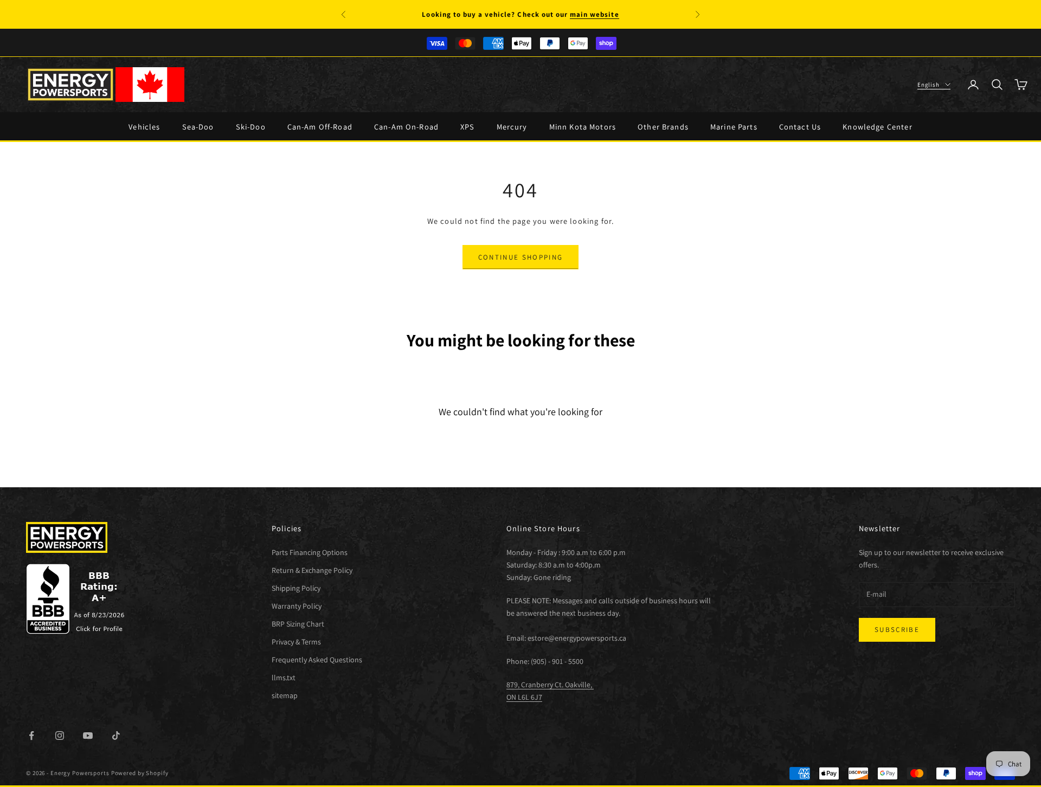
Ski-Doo (251, 126)
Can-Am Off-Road (319, 126)
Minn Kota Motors (582, 126)
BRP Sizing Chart (298, 624)
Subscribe (897, 629)
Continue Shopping (520, 257)
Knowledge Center (877, 126)
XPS (467, 126)
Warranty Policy (297, 606)
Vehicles (144, 126)
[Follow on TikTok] (116, 735)
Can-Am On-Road (406, 126)
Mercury (512, 126)
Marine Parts (733, 126)
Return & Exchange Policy (312, 570)
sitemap (285, 695)
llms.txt (283, 677)
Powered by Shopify (140, 773)
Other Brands (663, 126)
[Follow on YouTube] (87, 735)
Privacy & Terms (296, 642)
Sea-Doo (198, 126)
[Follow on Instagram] (59, 735)
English (928, 84)
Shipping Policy (296, 588)
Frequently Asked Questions (317, 660)
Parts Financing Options (310, 552)
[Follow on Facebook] (31, 735)
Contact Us (800, 126)
